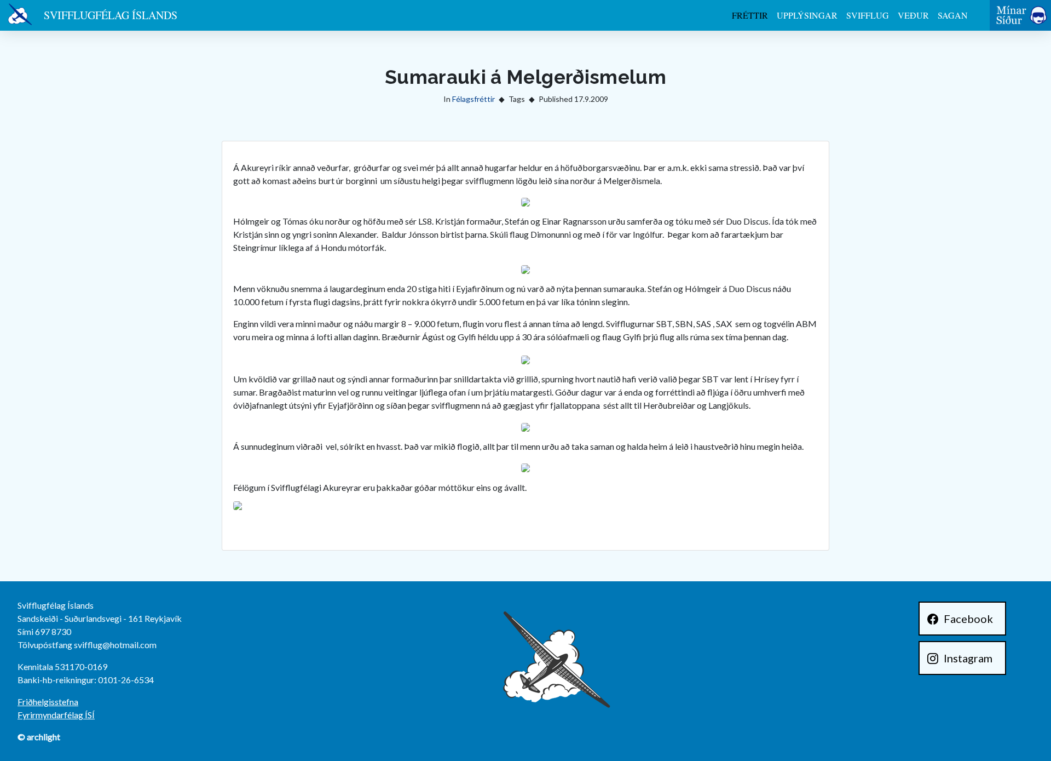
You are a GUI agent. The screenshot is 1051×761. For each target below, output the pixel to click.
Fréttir (750, 15)
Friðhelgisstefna (48, 701)
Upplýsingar (807, 15)
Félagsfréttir (473, 99)
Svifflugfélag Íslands (110, 15)
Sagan (953, 15)
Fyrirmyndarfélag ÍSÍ (56, 714)
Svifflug (867, 15)
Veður (913, 15)
